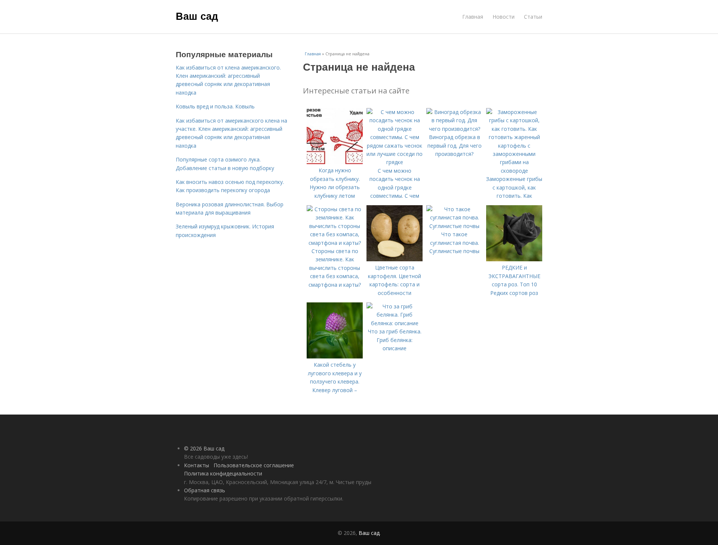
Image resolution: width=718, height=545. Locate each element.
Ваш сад (197, 16)
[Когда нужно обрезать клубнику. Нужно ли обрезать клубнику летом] (335, 162)
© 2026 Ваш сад (204, 448)
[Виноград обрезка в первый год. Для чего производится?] (454, 128)
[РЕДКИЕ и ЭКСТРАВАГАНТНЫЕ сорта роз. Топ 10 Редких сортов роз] (514, 259)
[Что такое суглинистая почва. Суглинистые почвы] (454, 226)
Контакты (196, 465)
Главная (472, 16)
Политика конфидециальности (223, 473)
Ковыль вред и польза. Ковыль (215, 106)
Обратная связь (204, 490)
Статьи (533, 16)
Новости (504, 16)
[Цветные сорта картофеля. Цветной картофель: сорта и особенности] (394, 259)
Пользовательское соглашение (254, 465)
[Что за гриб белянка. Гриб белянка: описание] (394, 323)
